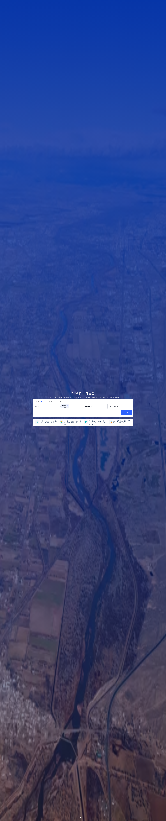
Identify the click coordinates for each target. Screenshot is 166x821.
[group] (46, 406)
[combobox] (37, 406)
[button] (154, 2)
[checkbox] (58, 401)
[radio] (37, 401)
